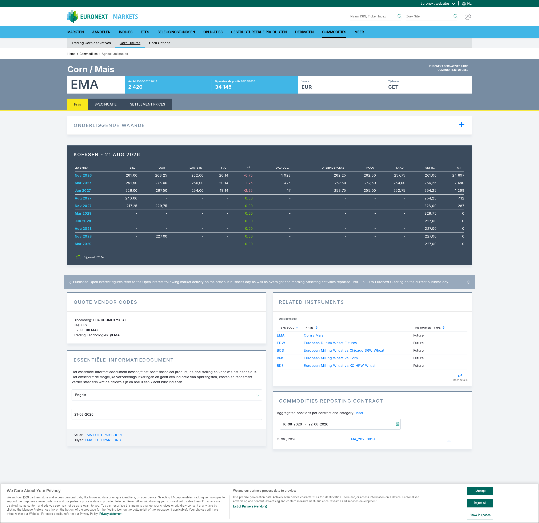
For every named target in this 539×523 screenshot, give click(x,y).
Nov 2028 (83, 236)
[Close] (468, 282)
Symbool (287, 327)
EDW (281, 343)
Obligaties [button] (213, 32)
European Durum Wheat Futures (330, 343)
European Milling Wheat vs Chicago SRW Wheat (344, 350)
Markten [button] (75, 32)
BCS (280, 350)
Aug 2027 (83, 198)
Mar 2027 (83, 183)
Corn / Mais (313, 335)
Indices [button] (125, 32)
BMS (280, 358)
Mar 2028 (83, 213)
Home (71, 53)
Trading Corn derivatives (91, 43)
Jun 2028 (83, 221)
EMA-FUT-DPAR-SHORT (104, 435)
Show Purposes (480, 515)
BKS (280, 365)
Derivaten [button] (304, 32)
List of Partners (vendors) (250, 506)
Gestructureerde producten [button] (259, 32)
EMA (280, 335)
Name (310, 327)
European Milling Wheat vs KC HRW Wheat (340, 365)
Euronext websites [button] (435, 3)
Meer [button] (359, 32)
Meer (359, 413)
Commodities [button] (334, 32)
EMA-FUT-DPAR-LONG (103, 440)
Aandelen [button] (101, 32)
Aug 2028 (83, 228)
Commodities (88, 53)
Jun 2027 (83, 190)
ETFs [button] (145, 32)
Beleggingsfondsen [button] (176, 32)
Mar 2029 (83, 244)
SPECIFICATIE (106, 104)
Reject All (480, 503)
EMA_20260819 (362, 439)
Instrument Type (427, 327)
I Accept (480, 491)
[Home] (102, 16)
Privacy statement (110, 513)
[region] (269, 503)
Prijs (77, 104)
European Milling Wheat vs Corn (331, 358)
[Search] (399, 16)
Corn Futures (130, 43)
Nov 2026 (83, 175)
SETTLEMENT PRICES (147, 104)
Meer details (460, 380)
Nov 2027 (83, 206)
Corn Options (160, 43)
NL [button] (469, 3)
